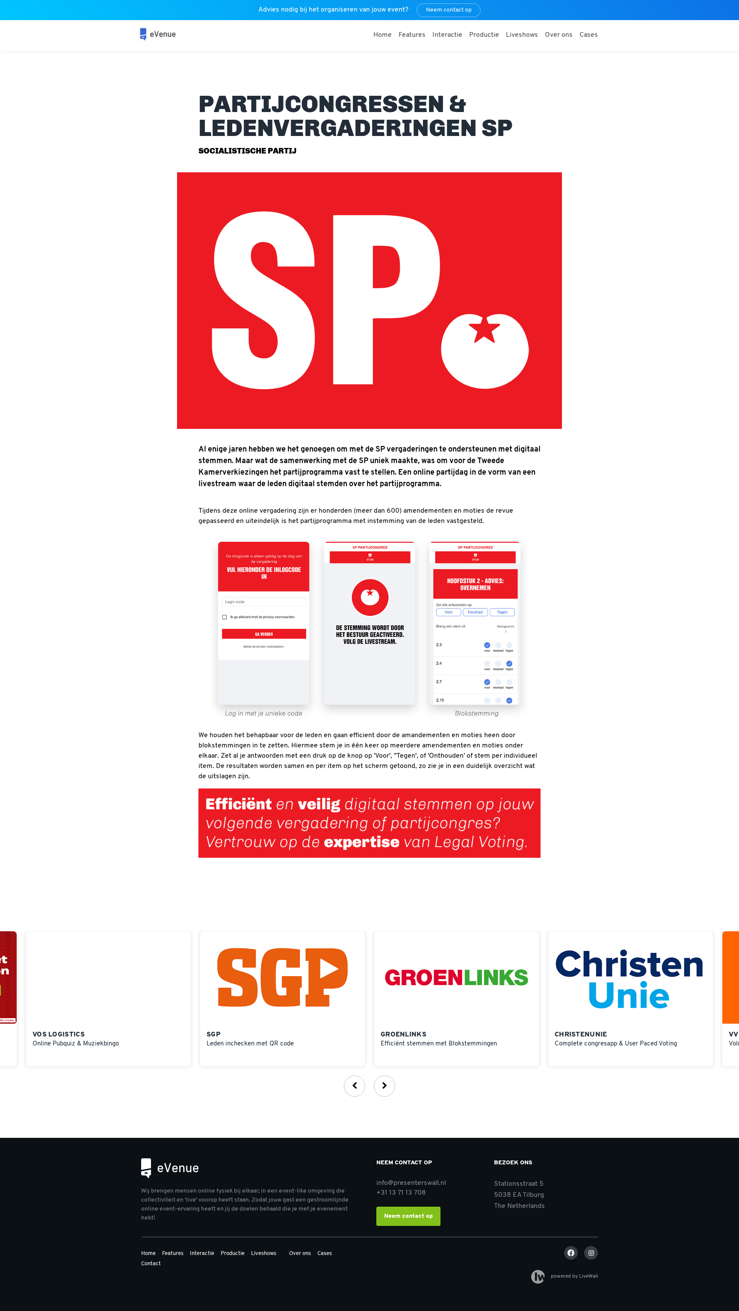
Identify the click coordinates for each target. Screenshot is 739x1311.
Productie (484, 35)
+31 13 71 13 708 (401, 1193)
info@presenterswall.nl (411, 1183)
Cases (588, 35)
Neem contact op (449, 10)
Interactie (447, 35)
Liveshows (522, 35)
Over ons (559, 35)
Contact (151, 1264)
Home (382, 35)
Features (412, 35)
